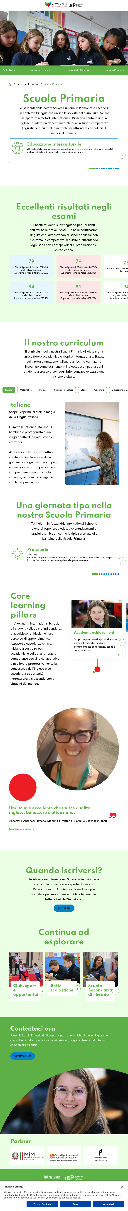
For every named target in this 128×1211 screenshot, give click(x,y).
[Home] (64, 5)
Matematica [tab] (26, 390)
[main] (64, 611)
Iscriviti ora (63, 908)
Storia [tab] (83, 390)
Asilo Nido (8, 70)
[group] (27, 1155)
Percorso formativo (28, 84)
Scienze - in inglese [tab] (63, 390)
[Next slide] (122, 155)
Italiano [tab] (8, 390)
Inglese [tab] (43, 390)
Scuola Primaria (115, 70)
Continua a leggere (20, 829)
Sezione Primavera (41, 70)
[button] (92, 168)
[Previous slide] (5, 155)
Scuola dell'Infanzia (79, 70)
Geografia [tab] (99, 390)
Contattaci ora (22, 1056)
